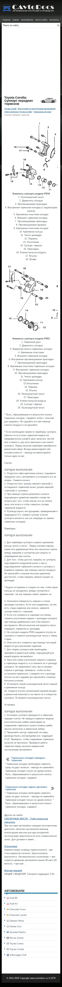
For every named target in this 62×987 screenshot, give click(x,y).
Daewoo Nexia (17, 920)
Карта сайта (41, 20)
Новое (16, 20)
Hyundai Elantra (17, 932)
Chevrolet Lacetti (18, 915)
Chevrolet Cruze (18, 909)
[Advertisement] (31, 63)
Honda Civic (16, 926)
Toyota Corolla (10, 109)
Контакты (54, 20)
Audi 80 (13, 898)
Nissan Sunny (17, 938)
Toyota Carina (16, 943)
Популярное (27, 20)
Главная (7, 20)
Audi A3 (13, 903)
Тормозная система (42, 112)
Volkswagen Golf (18, 955)
